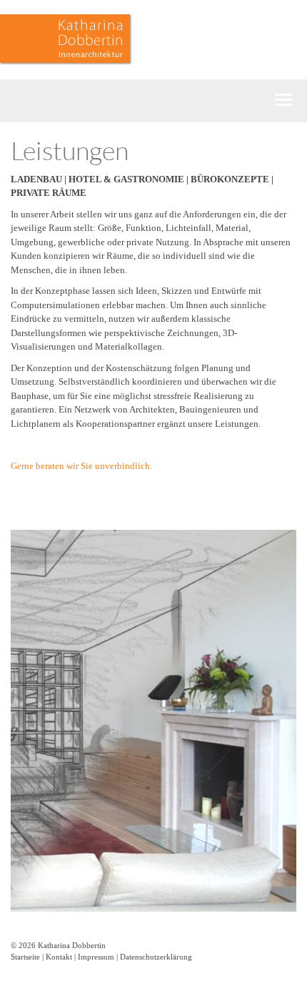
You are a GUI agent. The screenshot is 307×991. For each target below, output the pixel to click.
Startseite (25, 956)
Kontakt (59, 956)
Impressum (96, 956)
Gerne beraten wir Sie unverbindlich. (81, 465)
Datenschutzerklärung (156, 956)
